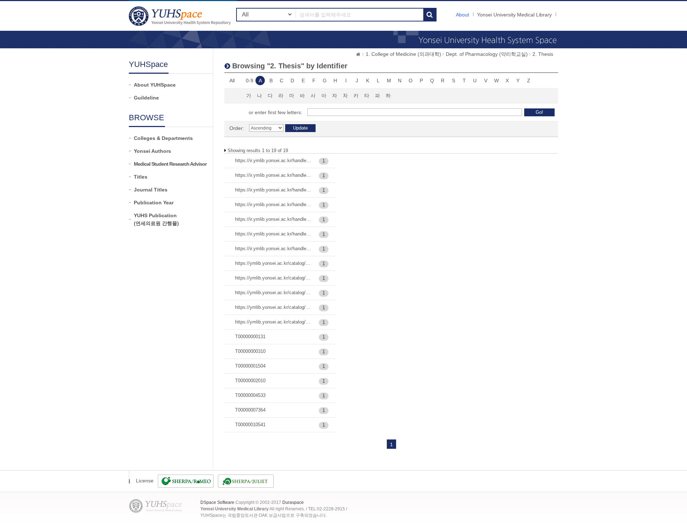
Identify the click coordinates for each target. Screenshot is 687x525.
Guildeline (146, 98)
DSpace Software (217, 502)
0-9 (249, 80)
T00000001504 (250, 366)
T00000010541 (250, 424)
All (232, 80)
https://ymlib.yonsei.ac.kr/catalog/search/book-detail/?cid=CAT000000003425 (273, 263)
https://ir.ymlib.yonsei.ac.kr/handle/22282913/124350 (273, 234)
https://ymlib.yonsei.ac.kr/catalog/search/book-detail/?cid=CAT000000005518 (273, 278)
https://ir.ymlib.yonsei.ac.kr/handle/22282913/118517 (273, 219)
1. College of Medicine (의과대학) (403, 54)
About (462, 15)
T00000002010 (250, 380)
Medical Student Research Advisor (170, 164)
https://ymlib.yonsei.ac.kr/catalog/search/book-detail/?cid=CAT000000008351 (273, 322)
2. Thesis (542, 54)
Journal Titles (150, 190)
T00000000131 (250, 336)
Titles (140, 177)
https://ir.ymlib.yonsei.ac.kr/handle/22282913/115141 (273, 160)
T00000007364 (250, 410)
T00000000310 (250, 351)
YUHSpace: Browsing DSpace (181, 16)
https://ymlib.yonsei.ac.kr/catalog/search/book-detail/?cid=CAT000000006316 (273, 307)
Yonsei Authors (152, 151)
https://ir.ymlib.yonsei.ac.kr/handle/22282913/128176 (273, 248)
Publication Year (154, 202)
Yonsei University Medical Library (514, 15)
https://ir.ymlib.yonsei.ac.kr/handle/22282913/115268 (273, 175)
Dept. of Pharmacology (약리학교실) (487, 54)
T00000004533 (250, 395)
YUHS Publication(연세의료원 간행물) (156, 219)
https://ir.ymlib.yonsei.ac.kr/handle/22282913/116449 (273, 204)
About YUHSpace (155, 85)
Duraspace (293, 502)
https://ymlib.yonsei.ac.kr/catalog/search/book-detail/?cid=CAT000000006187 (273, 292)
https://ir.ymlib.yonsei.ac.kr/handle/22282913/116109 (273, 190)
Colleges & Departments (163, 138)
